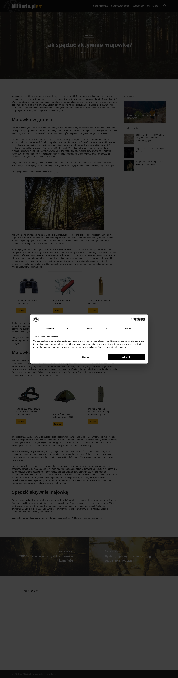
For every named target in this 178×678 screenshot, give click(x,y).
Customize (87, 357)
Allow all (126, 357)
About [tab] (128, 328)
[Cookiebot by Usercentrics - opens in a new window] (133, 320)
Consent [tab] (50, 328)
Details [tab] (89, 328)
